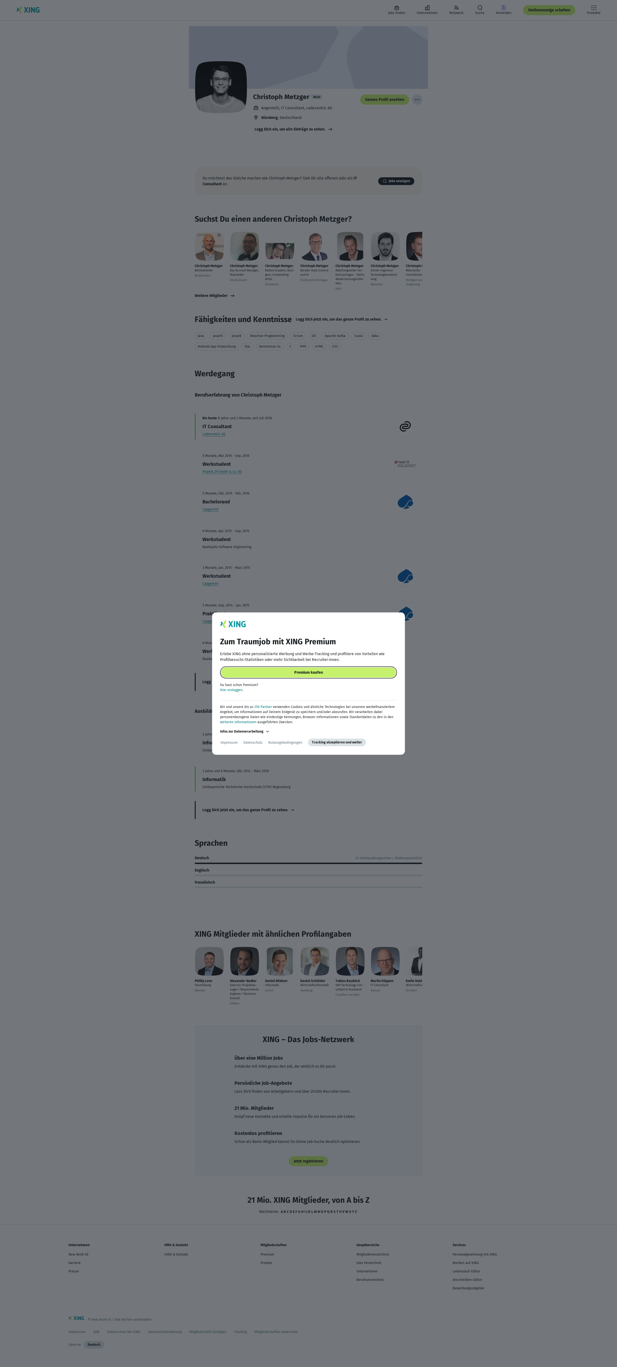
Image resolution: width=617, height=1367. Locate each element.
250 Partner (263, 707)
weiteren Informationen (238, 722)
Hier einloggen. (231, 690)
